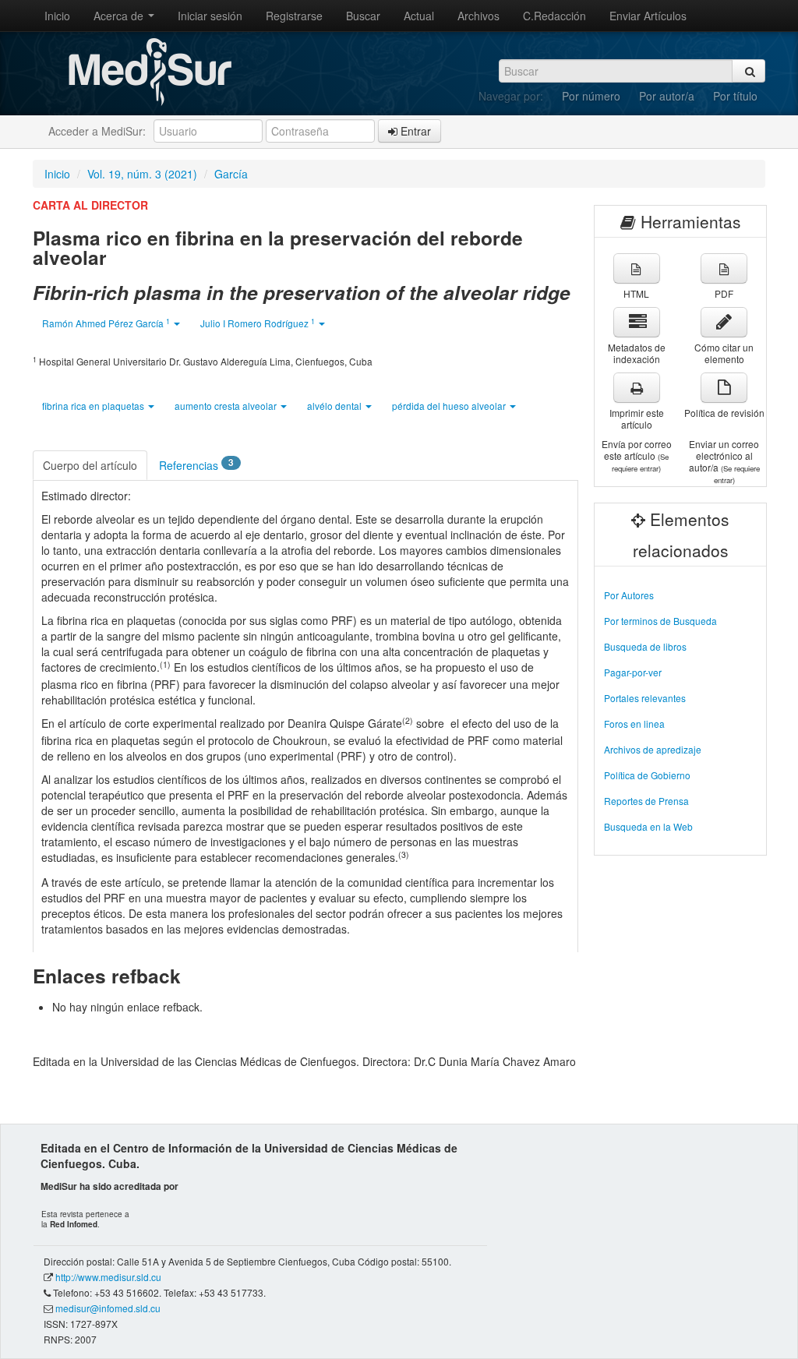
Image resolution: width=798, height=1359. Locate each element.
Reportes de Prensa (646, 800)
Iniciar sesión (210, 15)
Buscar (363, 15)
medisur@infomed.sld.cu (108, 1308)
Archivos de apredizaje (652, 749)
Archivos (478, 15)
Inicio (57, 15)
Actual (419, 15)
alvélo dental (335, 405)
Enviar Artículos (648, 15)
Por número (591, 96)
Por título (735, 96)
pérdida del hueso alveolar (450, 405)
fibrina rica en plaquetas (94, 405)
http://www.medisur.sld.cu (108, 1276)
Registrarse (294, 15)
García (231, 174)
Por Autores (629, 595)
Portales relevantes (645, 697)
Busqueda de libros (645, 646)
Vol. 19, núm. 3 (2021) (142, 174)
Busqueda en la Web (648, 826)
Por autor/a (666, 96)
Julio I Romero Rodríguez (257, 323)
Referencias (196, 464)
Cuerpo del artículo (90, 465)
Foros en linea (634, 723)
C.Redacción (554, 15)
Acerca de (120, 15)
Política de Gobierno (647, 775)
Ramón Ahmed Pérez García (106, 323)
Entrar (414, 131)
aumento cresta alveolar (227, 405)
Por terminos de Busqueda (660, 620)
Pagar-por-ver (633, 672)
